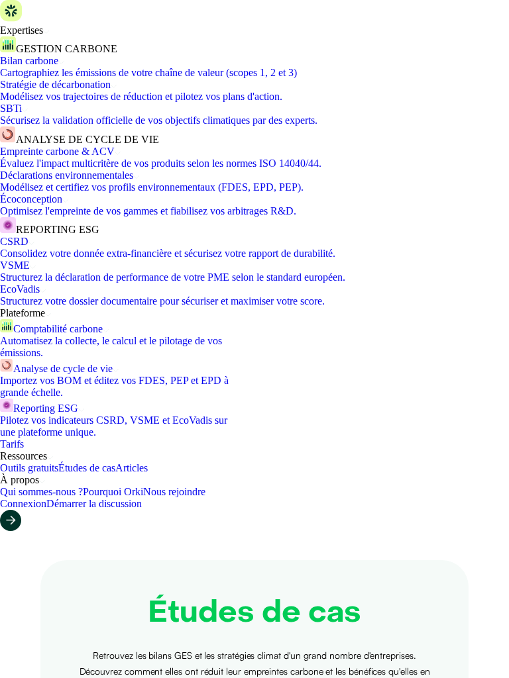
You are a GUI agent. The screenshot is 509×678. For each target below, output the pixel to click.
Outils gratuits (29, 467)
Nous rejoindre (174, 491)
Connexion (23, 503)
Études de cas (86, 467)
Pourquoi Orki (113, 491)
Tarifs (12, 444)
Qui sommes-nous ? (41, 491)
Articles (131, 467)
